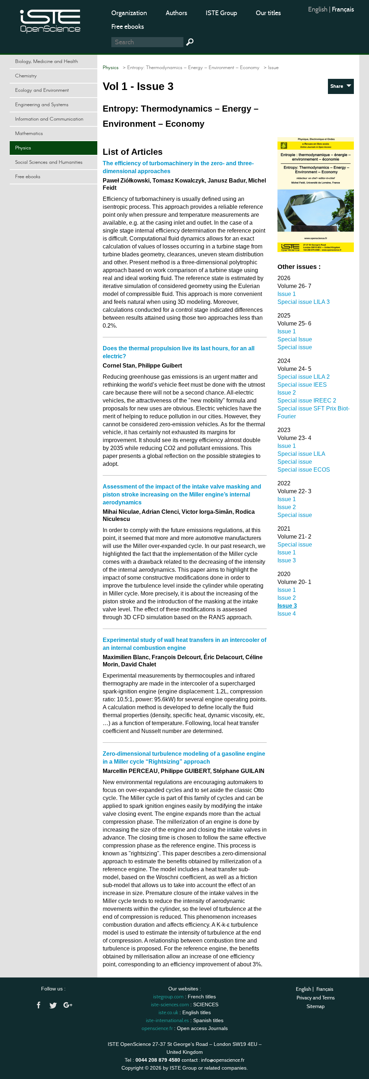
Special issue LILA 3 (303, 302)
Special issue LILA (301, 454)
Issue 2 (286, 393)
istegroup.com (168, 996)
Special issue (294, 347)
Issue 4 (286, 614)
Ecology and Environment (42, 90)
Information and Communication (49, 119)
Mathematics (29, 133)
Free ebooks (127, 27)
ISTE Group (221, 13)
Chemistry (26, 76)
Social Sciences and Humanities (49, 162)
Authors (176, 13)
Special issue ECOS (303, 470)
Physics (23, 148)
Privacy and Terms (316, 997)
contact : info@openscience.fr (213, 1060)
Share (338, 86)
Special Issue (294, 339)
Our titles (268, 13)
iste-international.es (167, 1020)
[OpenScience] (50, 20)
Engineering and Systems (41, 104)
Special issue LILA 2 (303, 377)
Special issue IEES (302, 385)
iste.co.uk (168, 1012)
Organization (129, 13)
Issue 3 (286, 560)
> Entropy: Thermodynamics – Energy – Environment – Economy (189, 67)
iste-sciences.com (170, 1004)
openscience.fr (157, 1028)
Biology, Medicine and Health (46, 61)
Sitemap (316, 1006)
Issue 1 (286, 294)
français (343, 9)
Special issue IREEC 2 (306, 400)
